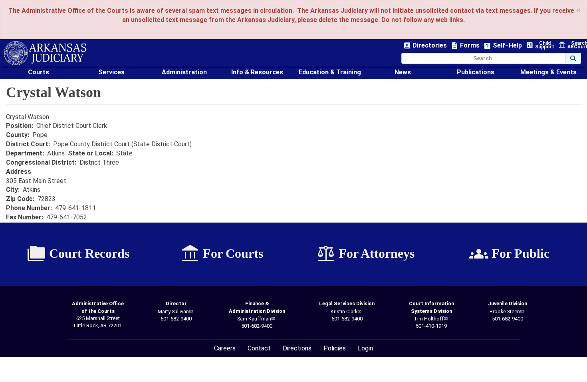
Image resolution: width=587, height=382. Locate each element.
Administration (184, 72)
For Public (509, 253)
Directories (425, 45)
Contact (259, 348)
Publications (475, 72)
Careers (225, 348)
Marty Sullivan (173, 311)
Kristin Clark (344, 311)
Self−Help (503, 45)
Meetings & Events (548, 72)
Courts (38, 72)
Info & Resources (257, 72)
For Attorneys (365, 253)
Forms (465, 45)
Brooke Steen (505, 311)
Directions (297, 348)
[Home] (45, 53)
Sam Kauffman (254, 319)
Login (365, 348)
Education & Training (330, 72)
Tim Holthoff (429, 319)
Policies (334, 348)
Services (111, 72)
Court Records (78, 253)
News (403, 72)
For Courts (221, 253)
